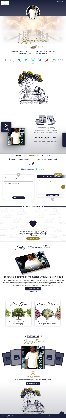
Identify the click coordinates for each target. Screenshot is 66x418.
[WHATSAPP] (33, 60)
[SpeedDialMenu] (61, 413)
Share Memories (34, 383)
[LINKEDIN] (40, 60)
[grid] (33, 132)
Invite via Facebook (28, 169)
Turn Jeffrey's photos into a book (45, 138)
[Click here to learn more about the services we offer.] (33, 374)
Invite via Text (41, 169)
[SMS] (54, 60)
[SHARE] (60, 60)
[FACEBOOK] (12, 60)
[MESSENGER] (19, 60)
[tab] (20, 155)
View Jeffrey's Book (33, 288)
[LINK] (33, 65)
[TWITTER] (26, 60)
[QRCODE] (5, 60)
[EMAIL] (47, 60)
